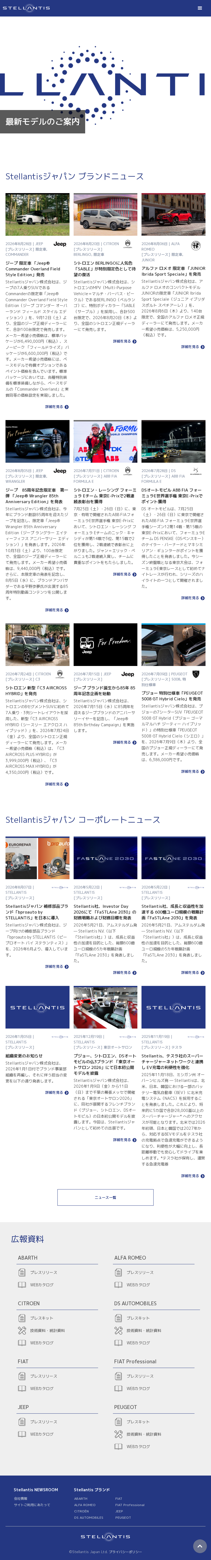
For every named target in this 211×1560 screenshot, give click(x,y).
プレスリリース (43, 1272)
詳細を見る (54, 407)
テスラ (176, 1047)
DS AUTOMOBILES (88, 1517)
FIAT (118, 1498)
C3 (37, 679)
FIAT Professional (130, 1505)
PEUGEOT (123, 1517)
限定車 (40, 249)
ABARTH (80, 1498)
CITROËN (81, 1511)
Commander (17, 254)
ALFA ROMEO (85, 1505)
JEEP (119, 1511)
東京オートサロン (118, 1047)
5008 (175, 679)
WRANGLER (15, 481)
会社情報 (20, 1498)
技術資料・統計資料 (47, 1330)
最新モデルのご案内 (42, 121)
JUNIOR (148, 259)
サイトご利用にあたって (32, 1505)
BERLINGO (82, 254)
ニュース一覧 (105, 1197)
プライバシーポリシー (125, 1552)
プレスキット (41, 1318)
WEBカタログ (42, 1284)
